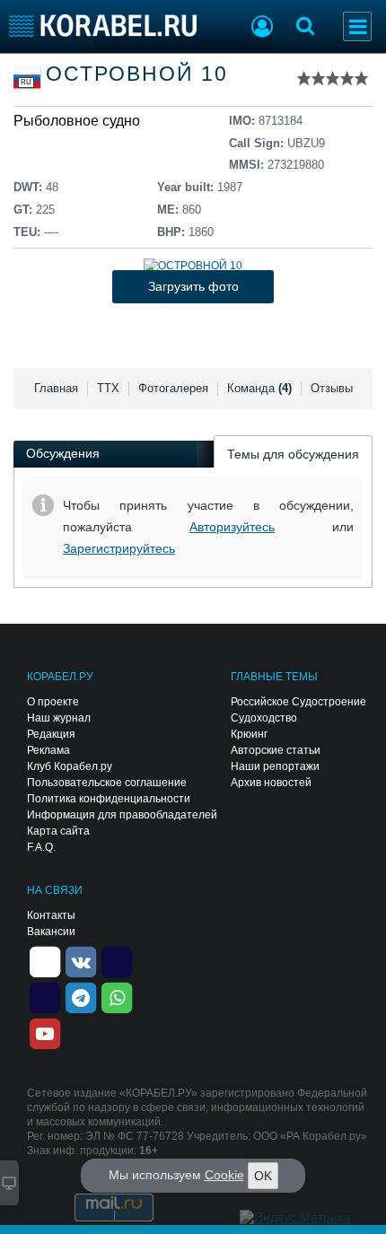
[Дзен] (45, 961)
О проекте (53, 702)
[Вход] (262, 28)
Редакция (51, 734)
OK (263, 1175)
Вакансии (51, 931)
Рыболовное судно (76, 120)
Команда (259, 388)
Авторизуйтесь (232, 527)
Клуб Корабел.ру (69, 766)
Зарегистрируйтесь (119, 548)
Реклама (48, 750)
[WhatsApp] (117, 997)
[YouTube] (45, 1033)
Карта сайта (58, 831)
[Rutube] (117, 961)
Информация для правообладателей (122, 815)
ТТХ (108, 388)
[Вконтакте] (81, 961)
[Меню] (357, 26)
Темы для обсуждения (293, 454)
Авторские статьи (275, 750)
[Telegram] (81, 997)
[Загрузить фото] (193, 265)
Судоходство (264, 718)
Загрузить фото (193, 286)
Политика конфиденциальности (108, 798)
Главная (56, 388)
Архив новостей (271, 782)
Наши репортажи (275, 766)
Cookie (224, 1175)
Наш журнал (59, 718)
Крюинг (249, 734)
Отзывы (332, 388)
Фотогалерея (173, 388)
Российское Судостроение (298, 702)
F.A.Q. (41, 847)
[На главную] (103, 25)
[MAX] (45, 997)
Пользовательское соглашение (107, 782)
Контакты (51, 915)
